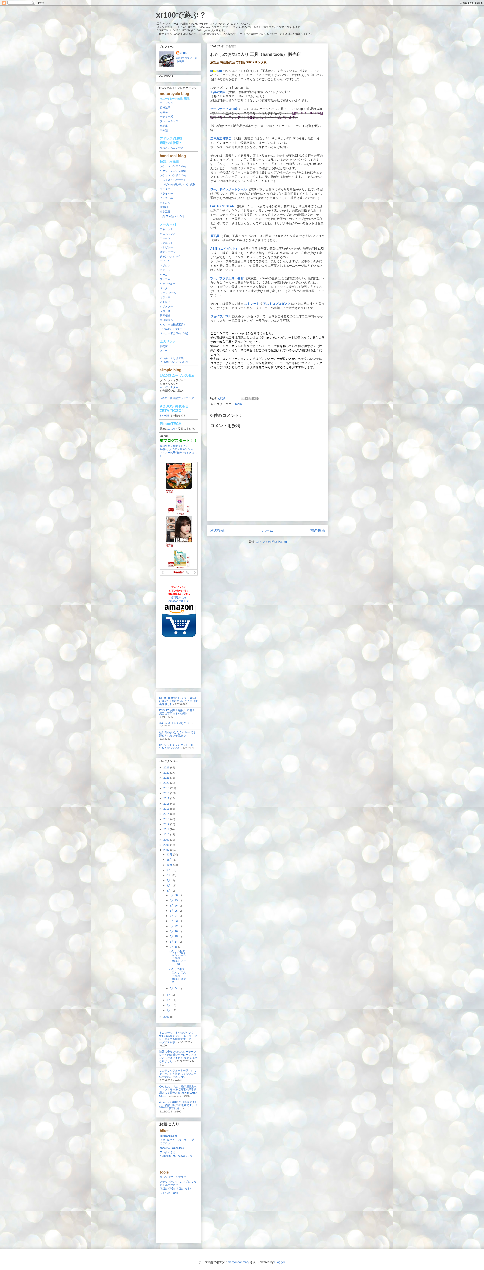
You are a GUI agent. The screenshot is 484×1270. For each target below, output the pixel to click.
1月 (169, 1010)
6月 (169, 885)
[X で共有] (250, 398)
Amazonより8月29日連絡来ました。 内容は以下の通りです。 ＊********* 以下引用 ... (178, 1105)
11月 (170, 859)
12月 (170, 854)
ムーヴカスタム (169, 387)
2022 (166, 772)
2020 (166, 782)
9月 (169, 870)
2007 (166, 849)
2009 (166, 839)
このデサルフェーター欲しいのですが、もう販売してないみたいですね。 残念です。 (177, 1073)
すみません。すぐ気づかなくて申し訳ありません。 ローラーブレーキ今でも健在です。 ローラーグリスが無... (178, 1037)
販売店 (164, 346)
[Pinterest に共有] (257, 398)
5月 (169, 890)
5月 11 (174, 946)
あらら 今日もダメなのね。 (175, 723)
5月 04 (174, 988)
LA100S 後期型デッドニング (177, 398)
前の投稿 (317, 530)
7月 (169, 880)
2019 (166, 788)
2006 (166, 1016)
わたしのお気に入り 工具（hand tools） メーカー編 (177, 958)
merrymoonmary (238, 1262)
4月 (169, 994)
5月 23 (174, 920)
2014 (166, 813)
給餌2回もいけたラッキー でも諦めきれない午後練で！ (177, 734)
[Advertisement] (267, 383)
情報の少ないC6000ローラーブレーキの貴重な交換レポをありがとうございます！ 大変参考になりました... (178, 1056)
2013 (166, 819)
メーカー (165, 350)
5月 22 (174, 926)
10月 (170, 864)
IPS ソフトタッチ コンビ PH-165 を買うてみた (176, 746)
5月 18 (174, 931)
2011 (166, 829)
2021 (166, 777)
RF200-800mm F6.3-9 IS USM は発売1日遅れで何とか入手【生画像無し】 (178, 701)
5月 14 (174, 941)
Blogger (279, 1262)
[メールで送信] (243, 398)
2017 (166, 798)
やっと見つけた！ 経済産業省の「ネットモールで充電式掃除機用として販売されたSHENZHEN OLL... (178, 1091)
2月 (169, 1005)
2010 (166, 834)
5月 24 (174, 915)
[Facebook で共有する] (254, 398)
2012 (166, 824)
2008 (166, 844)
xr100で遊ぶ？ (181, 15)
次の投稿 (217, 530)
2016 (166, 803)
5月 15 (174, 936)
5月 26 (174, 905)
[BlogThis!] (246, 398)
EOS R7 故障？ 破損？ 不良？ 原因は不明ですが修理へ (177, 712)
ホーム (267, 530)
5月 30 (174, 895)
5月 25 (174, 910)
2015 (166, 808)
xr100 (183, 52)
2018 (166, 793)
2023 (166, 767)
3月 (169, 999)
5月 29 (174, 900)
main (238, 404)
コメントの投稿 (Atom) (271, 541)
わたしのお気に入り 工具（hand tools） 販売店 (177, 975)
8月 (169, 875)
